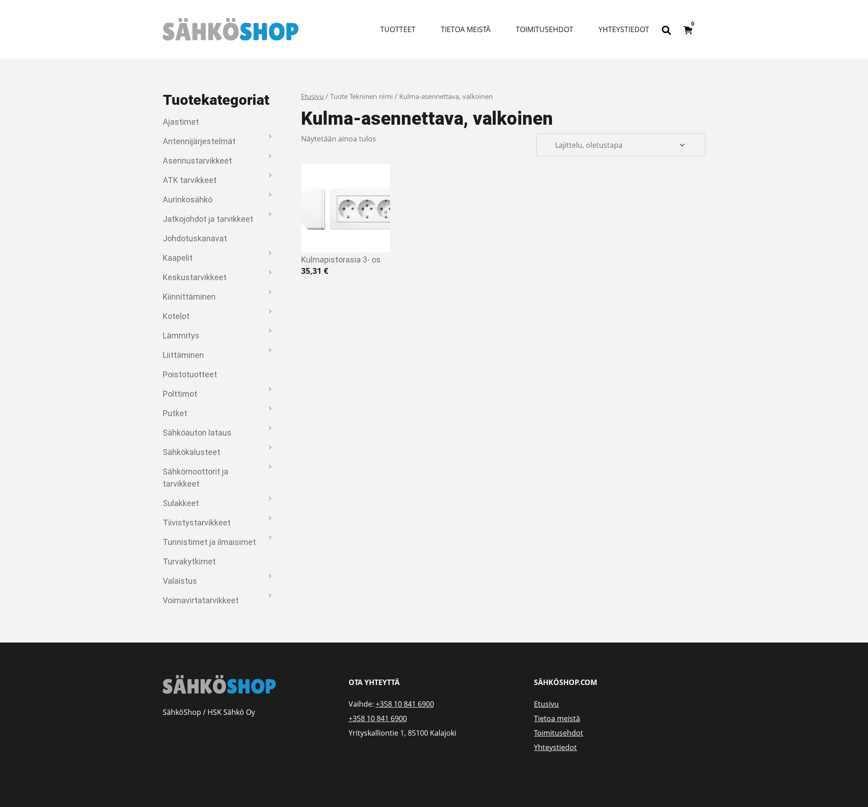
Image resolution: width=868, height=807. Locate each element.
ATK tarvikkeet (190, 180)
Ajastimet (181, 122)
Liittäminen (183, 355)
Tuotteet (397, 29)
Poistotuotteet (190, 374)
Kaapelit (178, 258)
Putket (175, 413)
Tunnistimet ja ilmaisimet (209, 542)
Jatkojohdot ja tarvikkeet (208, 219)
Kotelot (176, 316)
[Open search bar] (666, 29)
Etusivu (312, 96)
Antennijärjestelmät (199, 141)
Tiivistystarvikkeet (197, 522)
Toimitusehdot (544, 29)
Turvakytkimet (189, 561)
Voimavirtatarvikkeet (201, 600)
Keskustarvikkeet (194, 277)
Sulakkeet (181, 503)
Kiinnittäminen (189, 296)
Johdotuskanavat (195, 238)
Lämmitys (181, 335)
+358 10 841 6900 (405, 704)
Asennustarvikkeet (197, 160)
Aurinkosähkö (187, 199)
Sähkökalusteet (191, 452)
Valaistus (180, 581)
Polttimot (180, 394)
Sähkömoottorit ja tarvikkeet (195, 477)
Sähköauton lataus (197, 432)
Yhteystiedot (624, 29)
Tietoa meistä (466, 29)
